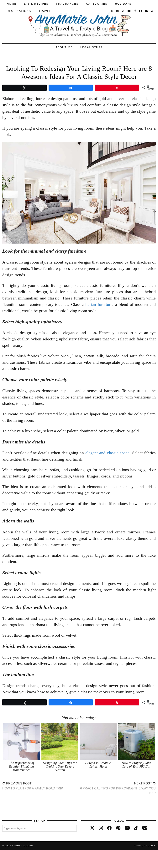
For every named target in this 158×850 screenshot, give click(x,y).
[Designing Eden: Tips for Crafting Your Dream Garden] (59, 741)
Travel (45, 10)
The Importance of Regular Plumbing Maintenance (21, 766)
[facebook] (109, 828)
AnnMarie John (22, 846)
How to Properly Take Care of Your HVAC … (136, 764)
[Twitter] (112, 11)
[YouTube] (129, 11)
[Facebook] (140, 11)
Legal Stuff (91, 47)
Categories (96, 3)
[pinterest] (118, 828)
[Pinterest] (123, 11)
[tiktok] (136, 828)
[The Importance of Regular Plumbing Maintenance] (21, 741)
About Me (64, 47)
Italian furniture (98, 304)
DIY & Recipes (36, 3)
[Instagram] (117, 11)
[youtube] (127, 828)
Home (11, 3)
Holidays (123, 3)
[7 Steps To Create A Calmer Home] (98, 741)
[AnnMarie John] (79, 21)
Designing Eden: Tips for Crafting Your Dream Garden (60, 766)
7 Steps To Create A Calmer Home (98, 764)
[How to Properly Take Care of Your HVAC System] (136, 741)
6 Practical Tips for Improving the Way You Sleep (118, 788)
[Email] (146, 11)
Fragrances (67, 3)
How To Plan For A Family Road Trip (32, 786)
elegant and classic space (107, 452)
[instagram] (101, 828)
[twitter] (92, 828)
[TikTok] (135, 11)
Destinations (19, 10)
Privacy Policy (145, 846)
